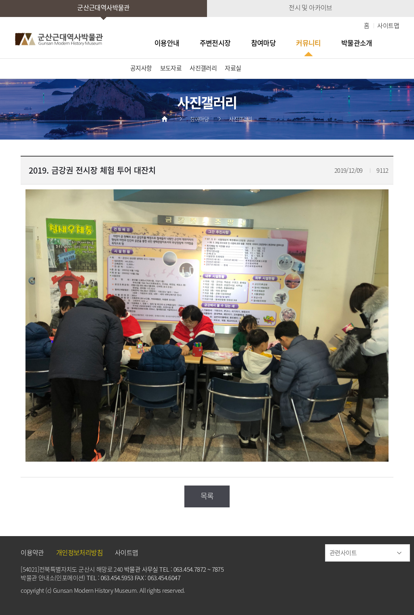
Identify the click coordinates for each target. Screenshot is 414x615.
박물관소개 (356, 43)
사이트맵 (388, 25)
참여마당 (263, 43)
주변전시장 (215, 43)
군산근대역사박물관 (103, 7)
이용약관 (32, 552)
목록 (207, 495)
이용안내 (167, 43)
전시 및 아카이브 (310, 7)
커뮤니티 (308, 43)
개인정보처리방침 (79, 552)
